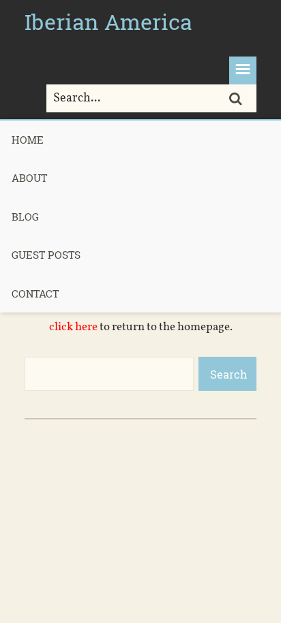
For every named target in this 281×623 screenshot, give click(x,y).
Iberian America (108, 21)
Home (28, 139)
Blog (25, 216)
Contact (35, 293)
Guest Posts (46, 254)
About (29, 178)
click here (73, 327)
